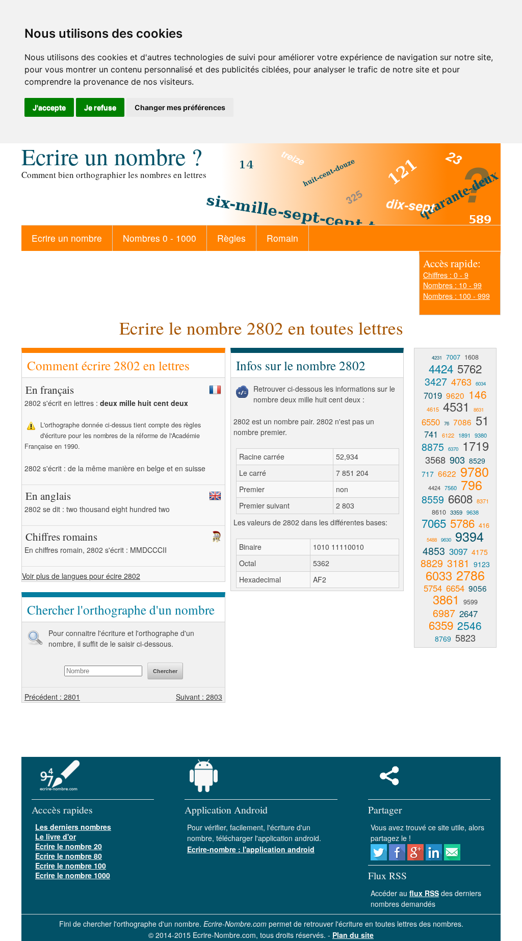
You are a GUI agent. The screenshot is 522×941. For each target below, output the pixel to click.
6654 (455, 588)
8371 (483, 501)
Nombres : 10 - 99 (452, 285)
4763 (461, 381)
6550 (431, 422)
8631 (479, 409)
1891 (464, 435)
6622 (447, 473)
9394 (469, 536)
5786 (462, 523)
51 (482, 420)
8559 (433, 499)
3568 (435, 459)
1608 (471, 357)
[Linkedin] (434, 857)
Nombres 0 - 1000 (159, 238)
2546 (469, 625)
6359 (441, 625)
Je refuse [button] (100, 107)
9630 (446, 539)
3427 (436, 381)
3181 (458, 562)
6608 (460, 498)
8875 (433, 446)
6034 (481, 383)
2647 (468, 613)
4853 (434, 550)
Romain (282, 238)
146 (477, 394)
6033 (439, 575)
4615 (433, 409)
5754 (433, 588)
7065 (434, 523)
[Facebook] (397, 857)
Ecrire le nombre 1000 (72, 875)
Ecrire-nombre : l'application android (251, 849)
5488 (432, 539)
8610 (439, 512)
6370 (453, 448)
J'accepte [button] (49, 107)
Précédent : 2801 (52, 697)
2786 (470, 575)
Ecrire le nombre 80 (68, 856)
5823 (465, 637)
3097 (458, 551)
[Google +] (415, 857)
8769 (443, 638)
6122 (448, 435)
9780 (474, 471)
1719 (475, 445)
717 (428, 474)
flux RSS (424, 893)
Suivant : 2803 (199, 697)
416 (484, 525)
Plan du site (353, 935)
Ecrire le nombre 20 (68, 846)
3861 (446, 599)
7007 (453, 357)
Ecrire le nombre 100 (70, 865)
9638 (472, 512)
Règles (231, 238)
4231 (437, 357)
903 (457, 459)
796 (471, 484)
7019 (433, 395)
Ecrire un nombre (67, 238)
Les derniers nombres (73, 827)
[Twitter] (379, 857)
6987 (444, 612)
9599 (470, 601)
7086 (462, 421)
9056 (477, 588)
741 (431, 434)
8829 (432, 562)
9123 (482, 564)
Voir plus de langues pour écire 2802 (81, 576)
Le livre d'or (55, 836)
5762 (469, 368)
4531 (456, 406)
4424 (441, 368)
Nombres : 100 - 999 (456, 296)
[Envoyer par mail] (452, 857)
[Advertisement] (316, 672)
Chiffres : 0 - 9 (445, 275)
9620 (455, 395)
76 (446, 423)
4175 (480, 552)
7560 (451, 488)
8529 (477, 460)
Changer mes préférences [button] (180, 107)
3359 (456, 512)
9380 (481, 435)
